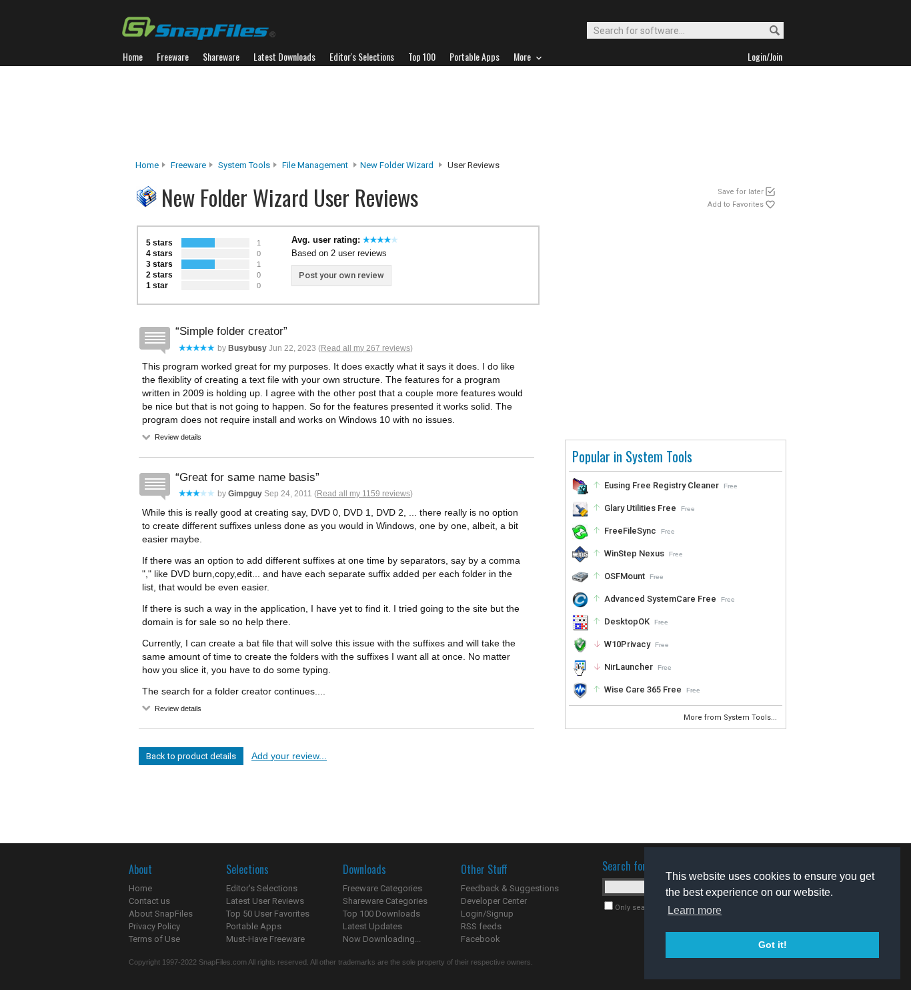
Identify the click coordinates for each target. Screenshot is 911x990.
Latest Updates (372, 926)
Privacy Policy (154, 926)
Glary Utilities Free (640, 508)
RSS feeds (481, 926)
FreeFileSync (630, 531)
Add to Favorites (736, 204)
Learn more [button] (695, 910)
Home (147, 165)
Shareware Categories (385, 901)
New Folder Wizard (396, 165)
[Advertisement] (455, 113)
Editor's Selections (261, 888)
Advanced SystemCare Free (660, 599)
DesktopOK (627, 621)
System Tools (244, 165)
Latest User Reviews (265, 901)
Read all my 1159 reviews (363, 493)
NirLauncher (628, 667)
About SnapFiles (161, 914)
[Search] (768, 31)
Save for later (741, 191)
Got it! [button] (772, 944)
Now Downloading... (382, 939)
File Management (315, 165)
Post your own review (341, 275)
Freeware (188, 165)
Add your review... (289, 756)
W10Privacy (627, 644)
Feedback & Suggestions (510, 888)
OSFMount (624, 576)
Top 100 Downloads (381, 914)
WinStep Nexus (634, 553)
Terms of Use (154, 939)
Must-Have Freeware (265, 939)
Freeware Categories (382, 888)
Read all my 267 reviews (365, 348)
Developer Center (494, 901)
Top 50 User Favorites (267, 914)
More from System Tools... (731, 717)
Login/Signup (487, 914)
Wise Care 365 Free (643, 689)
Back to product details (191, 756)
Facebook (480, 939)
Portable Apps (253, 926)
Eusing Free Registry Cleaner (661, 485)
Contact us (149, 901)
